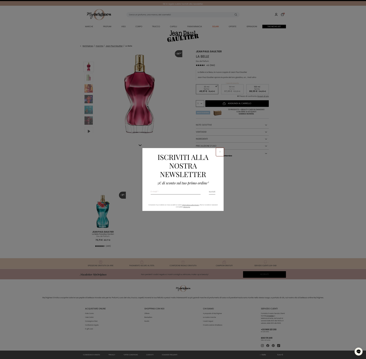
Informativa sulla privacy (190, 205)
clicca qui (186, 207)
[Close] (220, 152)
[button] (359, 352)
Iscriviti (212, 192)
